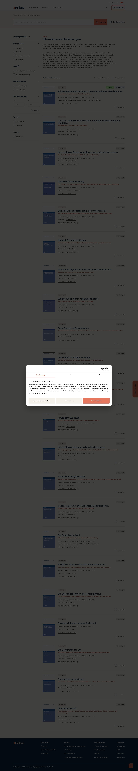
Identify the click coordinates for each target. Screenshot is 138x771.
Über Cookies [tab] (97, 375)
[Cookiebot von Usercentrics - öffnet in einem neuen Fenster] (101, 368)
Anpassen (68, 401)
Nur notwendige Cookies (42, 401)
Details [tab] (69, 375)
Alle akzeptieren (96, 401)
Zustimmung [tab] (40, 375)
